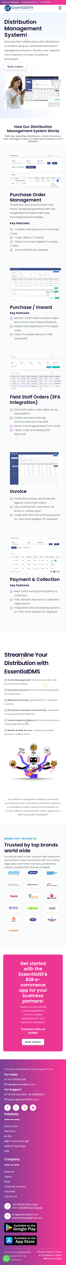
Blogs (7, 1181)
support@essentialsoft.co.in (22, 1099)
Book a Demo (15, 66)
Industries (9, 1191)
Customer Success (15, 1186)
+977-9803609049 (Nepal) (27, 1208)
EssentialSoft (24, 1252)
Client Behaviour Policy (53, 1257)
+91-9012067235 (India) (25, 1204)
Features (9, 1171)
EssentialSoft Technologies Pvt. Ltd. (35, 1069)
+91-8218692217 (36, 1094)
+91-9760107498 (16, 1079)
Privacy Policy (45, 1251)
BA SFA (8, 1136)
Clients (8, 1176)
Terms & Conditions (50, 1253)
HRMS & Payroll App (14, 1146)
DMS (6, 1151)
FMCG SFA (9, 1131)
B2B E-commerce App (16, 1141)
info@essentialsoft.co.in (25, 1214)
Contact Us (10, 1196)
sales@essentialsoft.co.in (21, 1084)
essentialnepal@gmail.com (27, 1217)
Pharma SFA (11, 1126)
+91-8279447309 (16, 1094)
